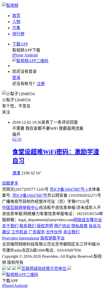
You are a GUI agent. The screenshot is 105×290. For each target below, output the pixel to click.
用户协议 (62, 226)
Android (31, 55)
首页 (16, 15)
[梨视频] (10, 5)
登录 (16, 77)
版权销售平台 (52, 238)
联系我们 (27, 226)
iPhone (17, 55)
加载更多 (10, 183)
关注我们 (71, 232)
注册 (41, 84)
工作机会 (19, 232)
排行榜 (18, 34)
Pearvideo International (20, 238)
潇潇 (16, 173)
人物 (16, 22)
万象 (16, 28)
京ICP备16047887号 (29, 195)
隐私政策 (79, 226)
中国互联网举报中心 (20, 207)
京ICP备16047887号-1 (69, 189)
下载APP (20, 44)
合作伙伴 (54, 232)
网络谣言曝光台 (87, 220)
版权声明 (45, 226)
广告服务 (37, 232)
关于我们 (10, 226)
